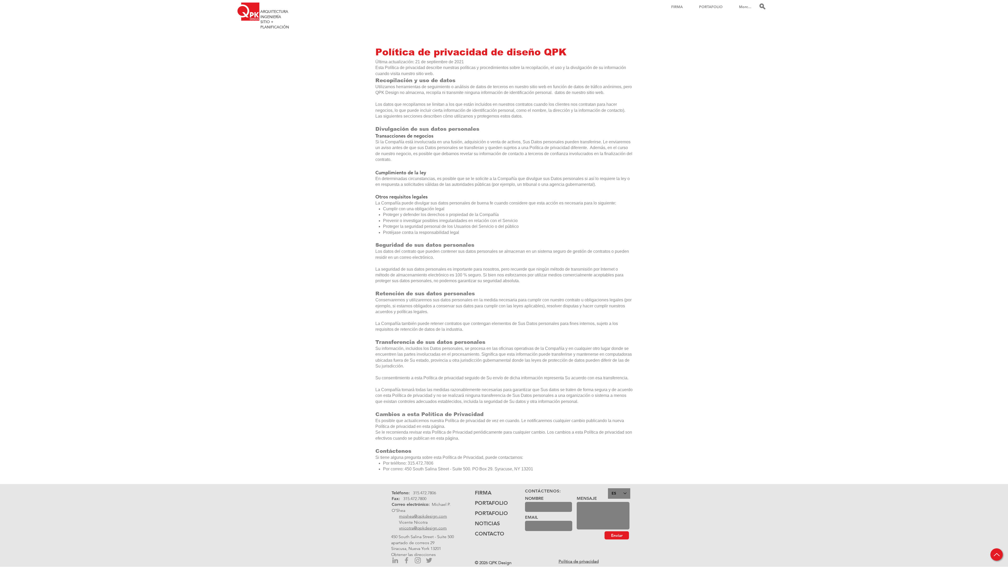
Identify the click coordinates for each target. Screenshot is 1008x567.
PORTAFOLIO (491, 503)
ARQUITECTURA (274, 11)
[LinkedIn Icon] (395, 560)
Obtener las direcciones (413, 554)
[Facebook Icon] (406, 560)
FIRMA (483, 493)
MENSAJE (587, 498)
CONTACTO (489, 534)
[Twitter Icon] (429, 560)
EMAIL (531, 517)
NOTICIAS (487, 523)
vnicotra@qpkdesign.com (423, 528)
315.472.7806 (424, 492)
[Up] (996, 554)
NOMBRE (534, 498)
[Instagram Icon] (418, 560)
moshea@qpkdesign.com (423, 516)
